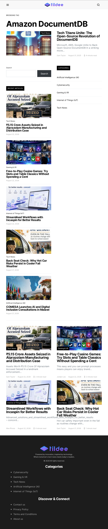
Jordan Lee (61, 377)
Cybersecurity (63, 85)
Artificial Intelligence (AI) (15, 303)
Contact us (19, 504)
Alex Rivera (10, 428)
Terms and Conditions (25, 514)
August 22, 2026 (12, 134)
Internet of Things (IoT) (15, 213)
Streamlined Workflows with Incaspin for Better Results (24, 219)
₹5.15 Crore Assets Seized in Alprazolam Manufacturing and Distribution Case (26, 127)
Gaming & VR (11, 167)
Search (9, 68)
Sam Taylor (61, 55)
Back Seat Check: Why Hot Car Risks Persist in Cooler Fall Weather (26, 263)
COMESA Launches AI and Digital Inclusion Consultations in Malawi (28, 308)
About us (18, 518)
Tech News (45, 33)
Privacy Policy (20, 509)
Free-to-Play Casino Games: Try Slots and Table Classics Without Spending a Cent (27, 173)
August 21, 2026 (12, 270)
